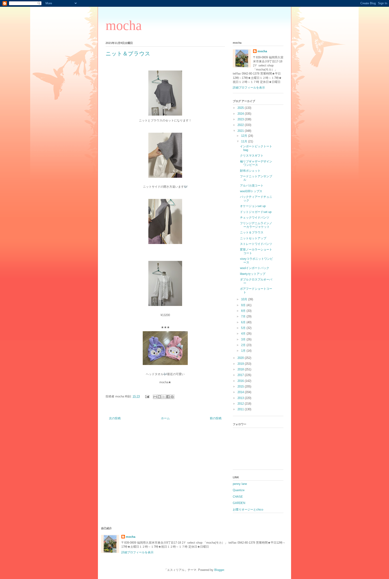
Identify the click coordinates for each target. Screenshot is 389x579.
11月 (244, 141)
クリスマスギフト (251, 155)
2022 (241, 125)
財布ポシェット (250, 170)
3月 (244, 339)
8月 (244, 310)
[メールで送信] (155, 396)
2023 (241, 119)
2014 (241, 392)
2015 (241, 386)
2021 (241, 130)
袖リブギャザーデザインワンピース (256, 163)
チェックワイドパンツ (254, 217)
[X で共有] (163, 396)
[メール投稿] (147, 396)
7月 (244, 316)
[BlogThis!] (159, 396)
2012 (241, 403)
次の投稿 (115, 418)
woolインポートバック (254, 268)
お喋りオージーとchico (248, 509)
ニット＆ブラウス (251, 232)
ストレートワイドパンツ (256, 244)
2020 (241, 358)
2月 (244, 345)
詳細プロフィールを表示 (249, 87)
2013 (241, 398)
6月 (244, 322)
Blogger (219, 570)
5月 (244, 328)
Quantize (238, 490)
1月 (244, 350)
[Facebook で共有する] (168, 396)
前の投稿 (216, 418)
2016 (241, 381)
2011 (241, 409)
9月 (244, 305)
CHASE (238, 496)
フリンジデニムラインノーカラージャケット (256, 224)
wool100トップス (251, 191)
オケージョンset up (253, 206)
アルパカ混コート (251, 185)
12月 (244, 135)
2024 (241, 113)
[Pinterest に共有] (172, 396)
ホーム (165, 418)
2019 (241, 363)
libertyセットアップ (252, 274)
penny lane (240, 484)
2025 (241, 107)
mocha (124, 25)
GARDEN (239, 503)
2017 (241, 375)
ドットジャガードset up (255, 212)
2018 (241, 369)
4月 (244, 333)
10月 (244, 299)
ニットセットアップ (253, 238)
